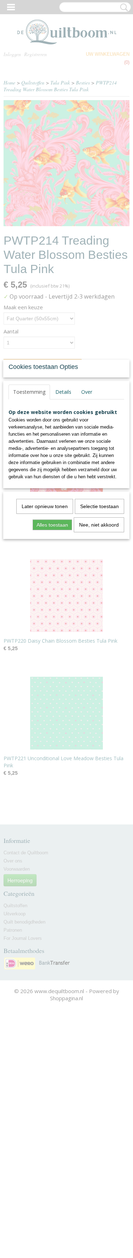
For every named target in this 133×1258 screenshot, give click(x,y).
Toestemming (29, 391)
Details (63, 391)
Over (86, 391)
